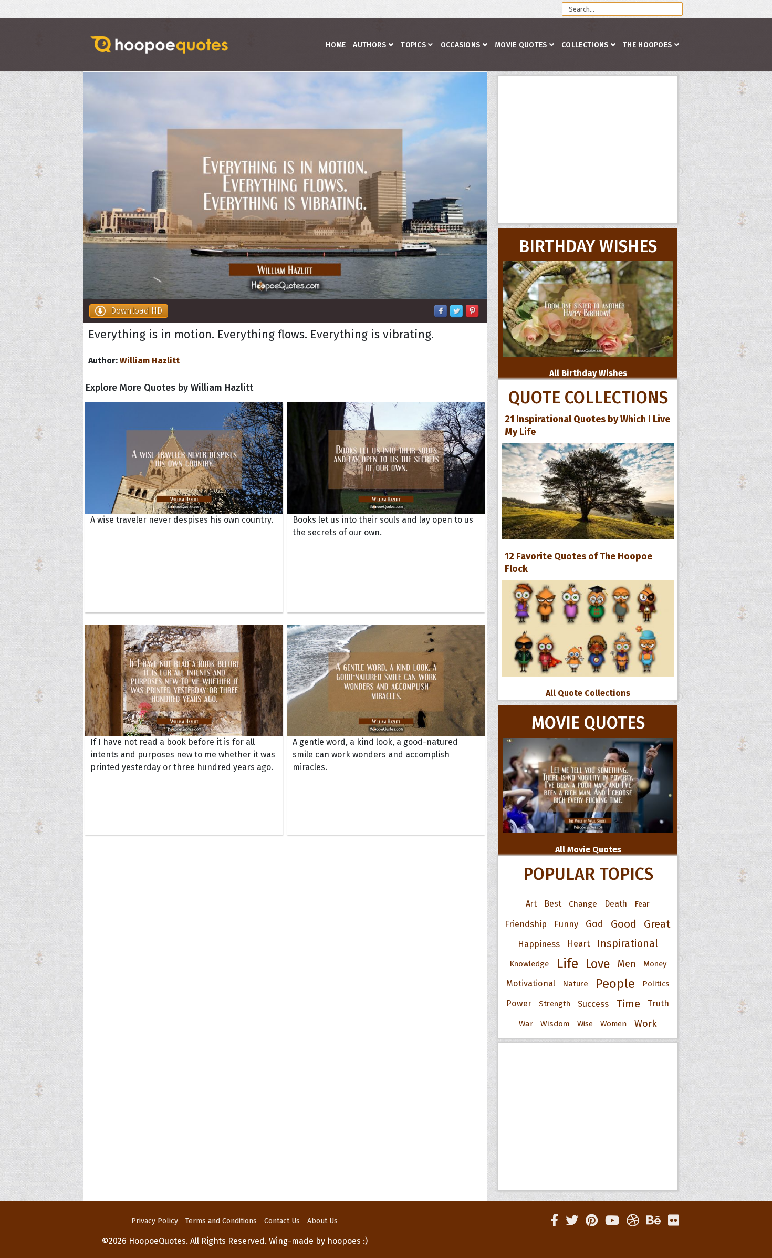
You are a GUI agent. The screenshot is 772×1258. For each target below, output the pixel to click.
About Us (322, 1221)
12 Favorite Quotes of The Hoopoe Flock (578, 562)
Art (531, 904)
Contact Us (282, 1221)
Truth (658, 1004)
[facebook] (554, 1220)
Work (645, 1024)
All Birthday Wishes (588, 373)
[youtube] (612, 1220)
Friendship (526, 924)
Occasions (461, 44)
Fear (642, 904)
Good (624, 924)
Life (567, 963)
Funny (566, 924)
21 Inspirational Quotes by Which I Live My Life (587, 425)
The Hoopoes (647, 44)
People (615, 984)
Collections (584, 44)
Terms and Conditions (221, 1221)
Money (654, 964)
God (594, 924)
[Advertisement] (587, 149)
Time (628, 1003)
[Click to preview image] (285, 185)
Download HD (136, 311)
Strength (554, 1004)
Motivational (530, 984)
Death (615, 904)
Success (593, 1004)
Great (657, 924)
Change (583, 904)
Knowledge (529, 964)
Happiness (539, 944)
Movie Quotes (521, 44)
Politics (656, 984)
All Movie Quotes (588, 850)
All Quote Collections (588, 693)
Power (518, 1004)
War (526, 1023)
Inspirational (627, 944)
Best (552, 904)
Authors (369, 44)
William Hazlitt (150, 361)
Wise (585, 1023)
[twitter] (572, 1220)
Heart (578, 944)
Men (627, 964)
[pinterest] (592, 1220)
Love (598, 964)
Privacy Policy (154, 1221)
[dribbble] (633, 1220)
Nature (575, 984)
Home (336, 44)
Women (613, 1023)
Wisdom (555, 1023)
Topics (413, 44)
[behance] (653, 1220)
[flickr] (673, 1220)
